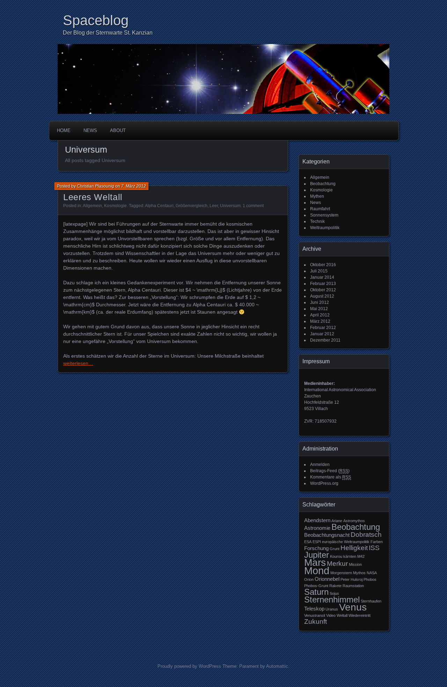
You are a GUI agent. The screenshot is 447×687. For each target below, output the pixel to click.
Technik (317, 221)
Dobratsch (366, 534)
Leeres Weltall (93, 197)
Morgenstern (341, 573)
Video (331, 615)
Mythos (359, 573)
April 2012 (320, 315)
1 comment (253, 205)
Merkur (337, 563)
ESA (308, 542)
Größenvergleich (191, 205)
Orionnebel (327, 579)
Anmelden (320, 464)
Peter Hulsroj (351, 579)
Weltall (342, 615)
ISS (374, 547)
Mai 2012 (319, 308)
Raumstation (353, 586)
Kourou (336, 556)
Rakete (335, 586)
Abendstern (317, 520)
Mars (315, 562)
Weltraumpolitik (324, 227)
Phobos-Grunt (316, 586)
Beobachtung (323, 183)
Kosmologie (115, 205)
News (90, 130)
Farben (377, 542)
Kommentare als (330, 477)
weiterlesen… (78, 363)
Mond (316, 570)
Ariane (336, 521)
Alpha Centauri (159, 205)
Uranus (331, 609)
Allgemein (92, 205)
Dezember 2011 (325, 340)
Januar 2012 (322, 333)
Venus (353, 607)
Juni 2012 (319, 302)
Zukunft (315, 621)
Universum (230, 205)
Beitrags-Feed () (330, 470)
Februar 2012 (323, 327)
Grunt (334, 549)
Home (64, 130)
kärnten (349, 556)
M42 (361, 556)
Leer (214, 205)
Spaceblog (96, 20)
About (118, 130)
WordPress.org (324, 483)
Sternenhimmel (332, 599)
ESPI (317, 542)
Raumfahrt (320, 208)
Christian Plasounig (95, 186)
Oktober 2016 (323, 264)
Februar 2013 (323, 283)
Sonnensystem (324, 215)
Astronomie (317, 528)
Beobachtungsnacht (327, 535)
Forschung (316, 548)
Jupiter (316, 555)
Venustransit (314, 615)
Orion (309, 579)
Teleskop (314, 609)
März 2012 (320, 321)
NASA (372, 573)
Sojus (334, 593)
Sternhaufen (371, 601)
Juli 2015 (319, 271)
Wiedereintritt (360, 615)
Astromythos (354, 521)
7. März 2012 (133, 186)
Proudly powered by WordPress (189, 666)
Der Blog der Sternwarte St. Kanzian (108, 33)
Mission (355, 564)
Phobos (370, 579)
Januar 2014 (322, 277)
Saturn (316, 592)
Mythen (317, 196)
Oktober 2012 (323, 289)
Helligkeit (354, 547)
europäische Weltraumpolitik (345, 542)
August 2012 (322, 296)
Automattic (277, 666)
